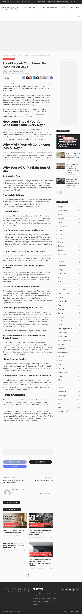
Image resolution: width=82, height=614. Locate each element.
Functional (69, 297)
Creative (69, 262)
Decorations (51, 2)
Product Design (69, 384)
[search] (79, 16)
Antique (69, 207)
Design (73, 2)
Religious (69, 388)
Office (69, 380)
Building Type (69, 226)
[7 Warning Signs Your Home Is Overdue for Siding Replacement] (41, 520)
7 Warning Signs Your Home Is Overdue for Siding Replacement (40, 532)
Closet (69, 250)
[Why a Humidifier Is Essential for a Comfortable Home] (15, 520)
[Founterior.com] (10, 8)
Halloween (69, 317)
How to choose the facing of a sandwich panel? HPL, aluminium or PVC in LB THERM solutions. (40, 562)
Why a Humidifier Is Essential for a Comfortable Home (13, 531)
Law (69, 364)
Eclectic (69, 281)
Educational (69, 289)
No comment (14, 535)
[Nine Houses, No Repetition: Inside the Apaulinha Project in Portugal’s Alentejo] (60, 166)
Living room (69, 372)
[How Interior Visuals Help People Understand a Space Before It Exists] (41, 580)
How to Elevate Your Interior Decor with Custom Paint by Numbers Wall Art (13, 545)
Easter (69, 277)
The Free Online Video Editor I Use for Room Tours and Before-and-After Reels (67, 142)
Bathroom (69, 218)
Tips (79, 2)
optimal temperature (10, 204)
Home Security (69, 336)
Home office (69, 333)
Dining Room (69, 273)
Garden (69, 313)
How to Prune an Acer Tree (44, 480)
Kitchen (69, 360)
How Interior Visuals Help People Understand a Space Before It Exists (39, 592)
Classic (69, 242)
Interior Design (34, 526)
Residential (44, 555)
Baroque (69, 214)
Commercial (69, 254)
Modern (69, 376)
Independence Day (69, 340)
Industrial (69, 344)
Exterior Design (69, 293)
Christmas (69, 234)
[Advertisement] (41, 36)
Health (69, 321)
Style (69, 399)
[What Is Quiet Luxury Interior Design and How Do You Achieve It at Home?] (15, 580)
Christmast (69, 238)
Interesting (69, 348)
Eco (69, 285)
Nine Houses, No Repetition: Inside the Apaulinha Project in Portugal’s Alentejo (73, 168)
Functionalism (69, 301)
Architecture (41, 2)
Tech (59, 136)
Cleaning (69, 246)
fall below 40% (26, 380)
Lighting (69, 368)
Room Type (69, 396)
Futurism (69, 309)
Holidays (69, 325)
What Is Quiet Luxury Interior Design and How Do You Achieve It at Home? (13, 592)
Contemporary (69, 258)
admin (10, 71)
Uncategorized (8, 526)
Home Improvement (63, 2)
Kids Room (69, 356)
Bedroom (69, 222)
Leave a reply (10, 502)
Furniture (69, 305)
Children (69, 230)
